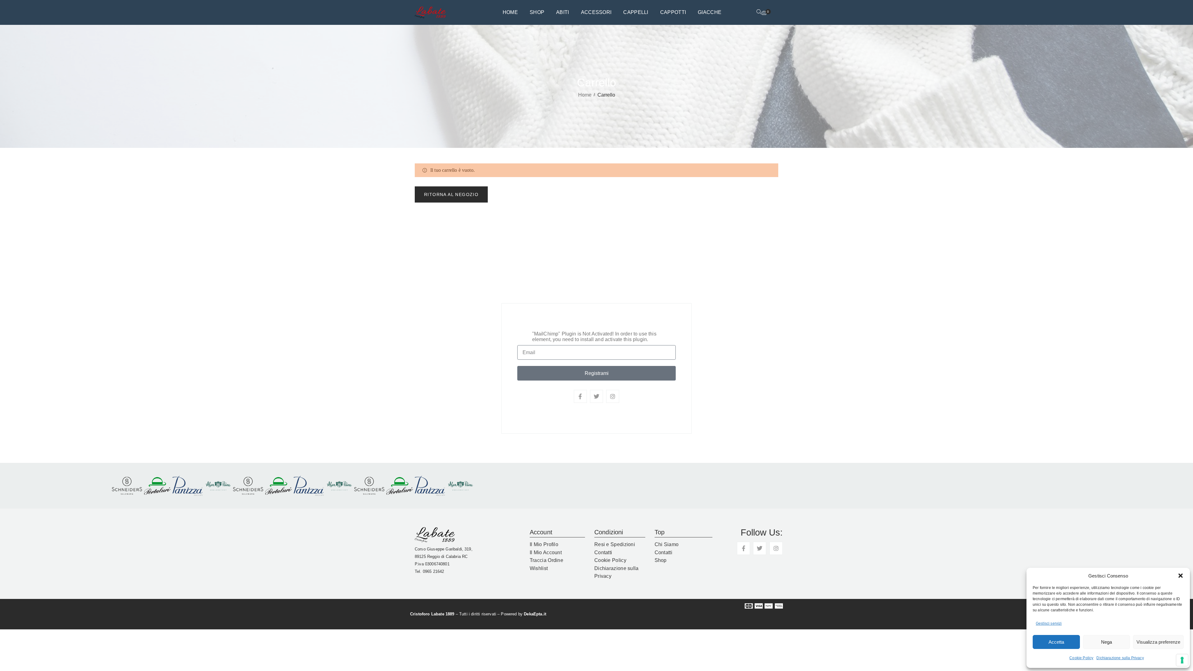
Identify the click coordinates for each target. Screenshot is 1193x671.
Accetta (1056, 642)
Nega (1106, 642)
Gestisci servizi (1049, 623)
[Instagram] (612, 396)
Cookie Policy (1081, 658)
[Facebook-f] (580, 396)
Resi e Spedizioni (614, 544)
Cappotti (673, 12)
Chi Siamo (667, 544)
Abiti (562, 12)
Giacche (709, 12)
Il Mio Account (546, 552)
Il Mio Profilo (544, 544)
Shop (537, 12)
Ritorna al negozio (451, 194)
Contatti (603, 552)
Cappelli (635, 12)
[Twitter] (596, 396)
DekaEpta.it (535, 614)
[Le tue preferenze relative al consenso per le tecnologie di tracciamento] (1182, 660)
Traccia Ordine (546, 560)
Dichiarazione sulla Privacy (1120, 658)
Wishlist (539, 568)
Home (510, 12)
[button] (1180, 576)
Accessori (596, 12)
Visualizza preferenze (1158, 642)
